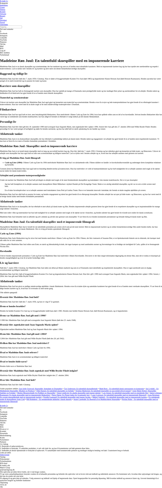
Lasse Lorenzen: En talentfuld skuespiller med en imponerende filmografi (118, 395)
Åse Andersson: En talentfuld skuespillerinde (81, 389)
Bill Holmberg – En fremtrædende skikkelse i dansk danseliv (49, 399)
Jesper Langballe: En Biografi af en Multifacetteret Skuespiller (97, 399)
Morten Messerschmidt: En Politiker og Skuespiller (36, 393)
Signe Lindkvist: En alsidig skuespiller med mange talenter (79, 393)
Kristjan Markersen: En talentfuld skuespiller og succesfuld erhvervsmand (103, 391)
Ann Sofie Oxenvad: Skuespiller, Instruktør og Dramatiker (40, 389)
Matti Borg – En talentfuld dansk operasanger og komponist (121, 389)
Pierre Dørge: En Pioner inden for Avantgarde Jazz (71, 395)
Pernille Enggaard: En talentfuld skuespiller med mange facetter (67, 397)
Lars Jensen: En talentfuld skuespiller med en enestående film (125, 393)
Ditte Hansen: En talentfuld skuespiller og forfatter (55, 391)
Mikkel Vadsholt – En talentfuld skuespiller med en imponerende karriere (119, 397)
